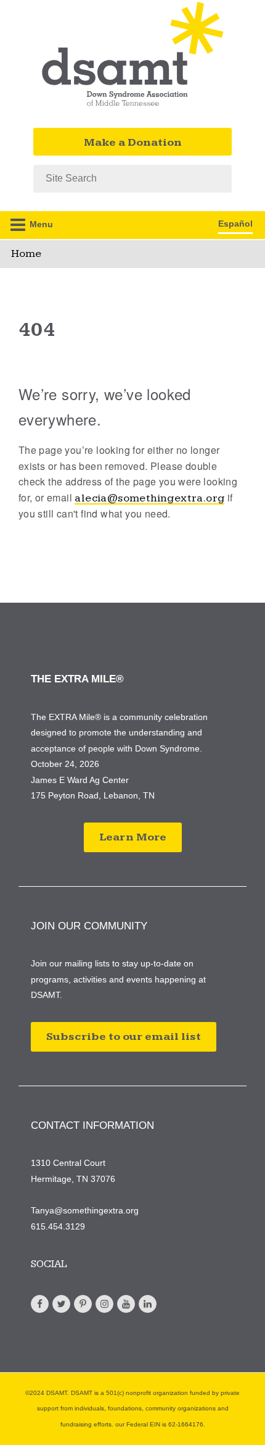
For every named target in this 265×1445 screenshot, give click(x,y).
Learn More (132, 837)
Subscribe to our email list (123, 1036)
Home (26, 253)
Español (235, 223)
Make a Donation (133, 142)
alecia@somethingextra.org (149, 498)
